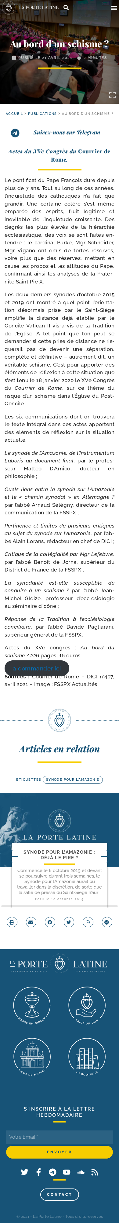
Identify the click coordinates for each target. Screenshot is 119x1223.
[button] (114, 8)
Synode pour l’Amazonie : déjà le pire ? (59, 854)
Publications (42, 114)
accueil (14, 114)
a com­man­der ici (37, 668)
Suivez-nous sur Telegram (67, 132)
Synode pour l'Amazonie (72, 780)
